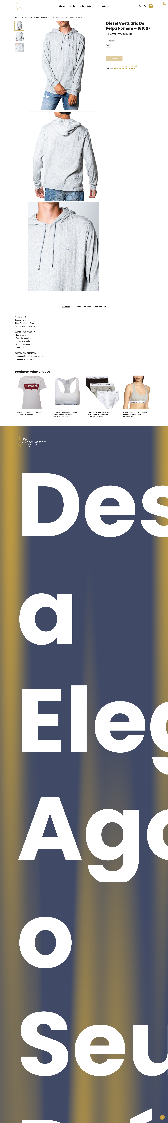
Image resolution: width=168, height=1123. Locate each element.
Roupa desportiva (42, 18)
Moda (24, 18)
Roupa (30, 18)
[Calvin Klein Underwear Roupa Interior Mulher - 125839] (67, 392)
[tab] (66, 306)
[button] (151, 6)
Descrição (66, 306)
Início (17, 18)
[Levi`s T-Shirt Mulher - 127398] (31, 392)
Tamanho (111, 41)
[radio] (108, 45)
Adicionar (114, 58)
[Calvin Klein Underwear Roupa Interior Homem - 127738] (102, 392)
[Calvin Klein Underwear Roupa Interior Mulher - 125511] (137, 392)
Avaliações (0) (100, 306)
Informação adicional (82, 306)
